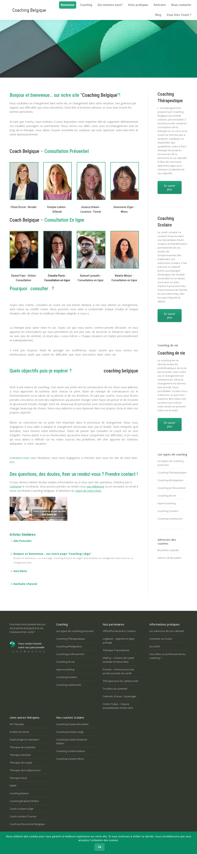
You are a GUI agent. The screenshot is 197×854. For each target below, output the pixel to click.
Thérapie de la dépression (25, 770)
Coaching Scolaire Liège (70, 732)
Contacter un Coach (160, 638)
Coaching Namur (19, 793)
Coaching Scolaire (168, 511)
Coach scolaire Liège (21, 808)
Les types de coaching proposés (170, 463)
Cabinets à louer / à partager (119, 696)
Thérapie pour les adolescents (121, 681)
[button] (13, 652)
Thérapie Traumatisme (116, 650)
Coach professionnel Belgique (27, 824)
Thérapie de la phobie (22, 747)
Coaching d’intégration (171, 480)
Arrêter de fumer (19, 732)
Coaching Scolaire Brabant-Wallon (72, 741)
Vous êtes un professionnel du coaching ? (167, 656)
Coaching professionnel (171, 488)
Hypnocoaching (167, 503)
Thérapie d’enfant (20, 755)
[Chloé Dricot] (24, 181)
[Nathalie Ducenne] (57, 181)
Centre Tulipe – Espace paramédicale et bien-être (118, 706)
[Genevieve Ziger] (124, 181)
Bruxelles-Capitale (168, 550)
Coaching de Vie (167, 495)
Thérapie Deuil (18, 778)
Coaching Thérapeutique (172, 472)
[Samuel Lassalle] (91, 250)
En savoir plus (169, 187)
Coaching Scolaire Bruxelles (72, 724)
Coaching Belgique (99, 95)
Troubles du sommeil (115, 688)
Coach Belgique (24, 151)
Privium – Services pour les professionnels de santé (118, 671)
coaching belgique (121, 371)
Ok (99, 847)
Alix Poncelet (22, 541)
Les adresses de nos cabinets (166, 631)
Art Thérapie (17, 724)
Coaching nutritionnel (170, 518)
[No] (192, 843)
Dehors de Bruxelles (169, 558)
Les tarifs (154, 646)
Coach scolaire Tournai (23, 816)
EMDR (13, 785)
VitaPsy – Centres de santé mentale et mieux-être (118, 659)
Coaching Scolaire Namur (70, 751)
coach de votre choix (88, 491)
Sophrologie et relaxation (24, 739)
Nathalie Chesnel (25, 584)
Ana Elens (20, 571)
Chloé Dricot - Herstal (23, 207)
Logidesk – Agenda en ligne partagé (118, 640)
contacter (16, 486)
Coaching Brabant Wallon (24, 801)
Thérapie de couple (21, 762)
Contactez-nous (19, 458)
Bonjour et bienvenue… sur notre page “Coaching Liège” (52, 554)
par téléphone (95, 486)
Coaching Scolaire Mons (70, 758)
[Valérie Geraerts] (91, 181)
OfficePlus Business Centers (119, 631)
